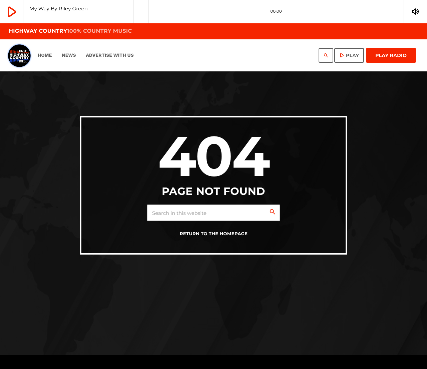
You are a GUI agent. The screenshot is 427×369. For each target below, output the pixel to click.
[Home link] (19, 55)
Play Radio (391, 55)
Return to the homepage (214, 234)
